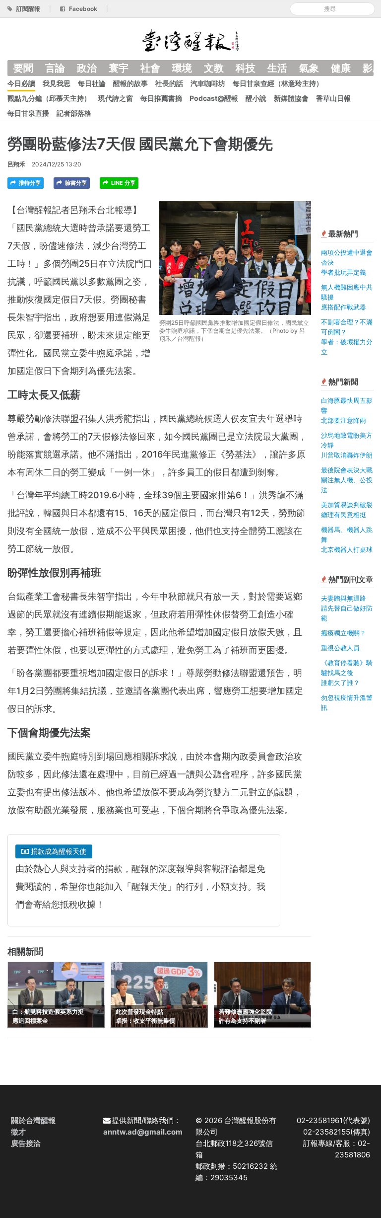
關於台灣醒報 (33, 1120)
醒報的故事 (130, 83)
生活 (277, 68)
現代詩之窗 (115, 98)
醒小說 (256, 98)
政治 (87, 68)
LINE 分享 (122, 182)
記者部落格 (74, 113)
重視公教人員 (340, 648)
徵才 (18, 1132)
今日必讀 (21, 83)
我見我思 (56, 83)
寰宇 (118, 68)
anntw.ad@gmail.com (143, 1132)
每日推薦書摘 (161, 98)
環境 (182, 68)
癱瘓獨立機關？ (343, 633)
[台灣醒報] (190, 39)
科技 (245, 68)
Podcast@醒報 (214, 98)
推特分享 (29, 182)
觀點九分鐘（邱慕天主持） (49, 98)
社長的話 (169, 83)
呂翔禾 (16, 164)
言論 (55, 68)
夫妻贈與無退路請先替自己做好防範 (347, 608)
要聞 (23, 68)
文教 (214, 68)
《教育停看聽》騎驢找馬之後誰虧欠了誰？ (347, 672)
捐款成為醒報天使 (57, 851)
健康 (341, 68)
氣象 (309, 68)
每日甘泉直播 (28, 113)
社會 (150, 68)
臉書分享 (75, 182)
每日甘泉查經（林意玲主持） (278, 83)
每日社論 (92, 83)
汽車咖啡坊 (207, 83)
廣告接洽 (26, 1143)
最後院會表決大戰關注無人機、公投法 (347, 480)
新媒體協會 (291, 98)
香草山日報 (333, 98)
